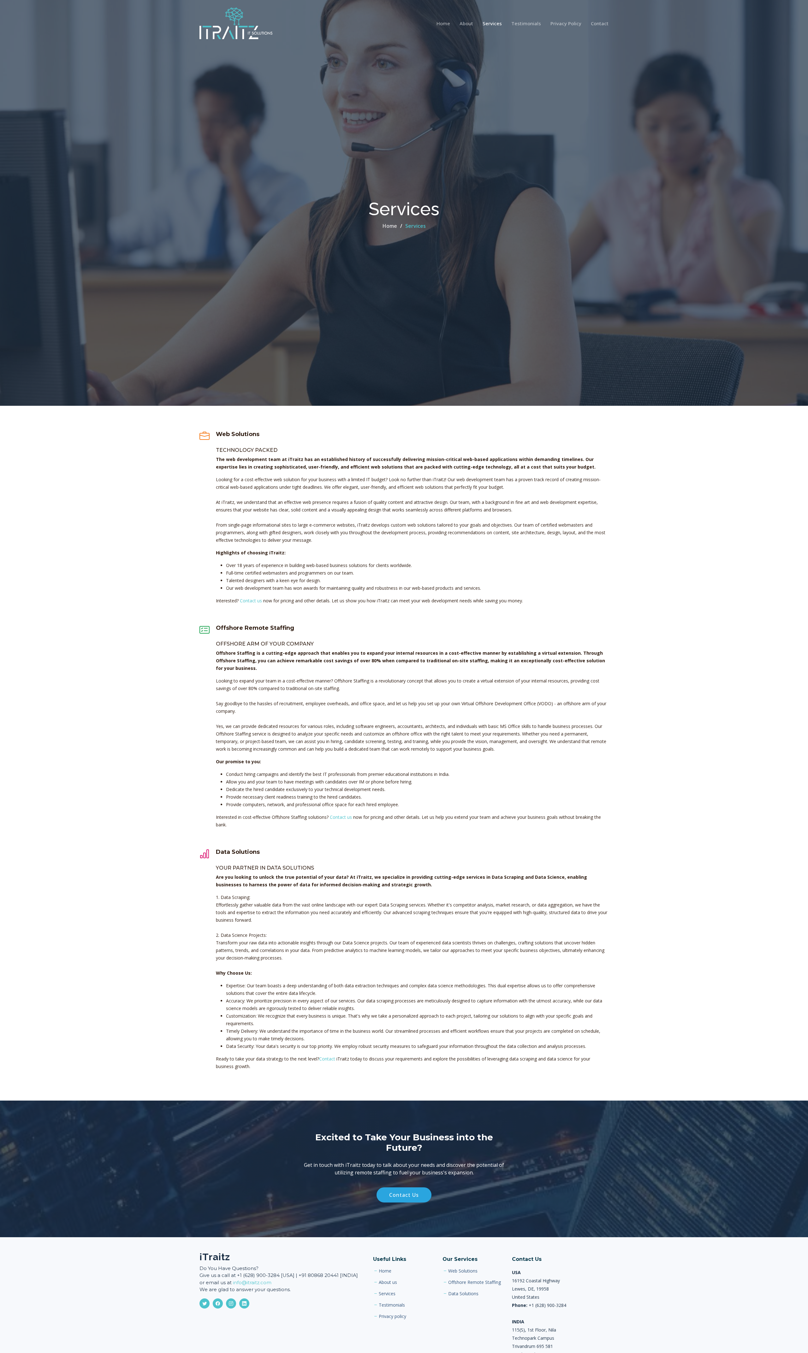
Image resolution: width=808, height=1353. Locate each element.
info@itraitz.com (252, 1282)
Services (492, 23)
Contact (600, 23)
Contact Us (404, 1194)
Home (443, 23)
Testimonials (526, 23)
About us (388, 1282)
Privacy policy (392, 1316)
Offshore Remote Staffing (474, 1282)
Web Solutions (463, 1271)
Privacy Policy (565, 23)
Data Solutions (463, 1293)
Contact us (251, 601)
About (466, 23)
